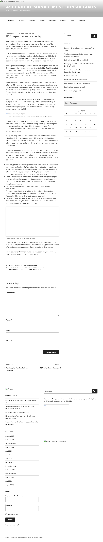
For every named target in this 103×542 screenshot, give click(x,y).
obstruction (14, 269)
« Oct (70, 138)
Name (9, 320)
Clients (62, 20)
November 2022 (10, 466)
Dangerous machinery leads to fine (75, 79)
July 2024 (8, 451)
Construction (15, 268)
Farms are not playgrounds (72, 91)
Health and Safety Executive (36, 56)
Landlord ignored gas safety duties (75, 87)
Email (8, 330)
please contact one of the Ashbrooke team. (22, 254)
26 (76, 131)
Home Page (10, 20)
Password (8, 505)
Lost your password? (12, 525)
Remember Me (13, 514)
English (11, 389)
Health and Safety (16, 265)
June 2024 (8, 455)
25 (71, 131)
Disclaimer (82, 20)
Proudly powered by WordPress (32, 537)
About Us (22, 20)
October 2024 (10, 440)
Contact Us (52, 20)
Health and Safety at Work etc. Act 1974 (21, 75)
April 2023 (8, 458)
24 (66, 131)
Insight (42, 20)
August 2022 (9, 477)
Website (9, 341)
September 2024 (10, 443)
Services (32, 20)
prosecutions (26, 269)
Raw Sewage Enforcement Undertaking (77, 83)
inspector (42, 268)
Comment (10, 292)
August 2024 (9, 447)
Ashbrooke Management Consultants (51, 7)
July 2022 (8, 481)
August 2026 (9, 436)
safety (41, 269)
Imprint (72, 20)
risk (35, 269)
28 (85, 131)
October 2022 (9, 470)
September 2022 (10, 473)
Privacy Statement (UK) (13, 537)
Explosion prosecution (71, 76)
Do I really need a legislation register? (76, 60)
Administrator (27, 33)
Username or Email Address (14, 496)
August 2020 (9, 485)
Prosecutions (31, 265)
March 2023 (9, 462)
